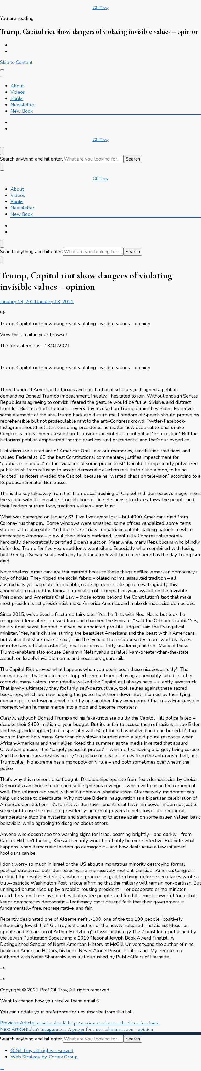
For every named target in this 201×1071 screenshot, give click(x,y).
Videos (17, 92)
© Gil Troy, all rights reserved (42, 1050)
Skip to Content (16, 62)
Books (16, 98)
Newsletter (22, 105)
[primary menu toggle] (2, 70)
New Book (21, 111)
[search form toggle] (2, 151)
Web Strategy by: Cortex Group (44, 1057)
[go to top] (2, 1069)
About (17, 86)
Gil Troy (101, 7)
